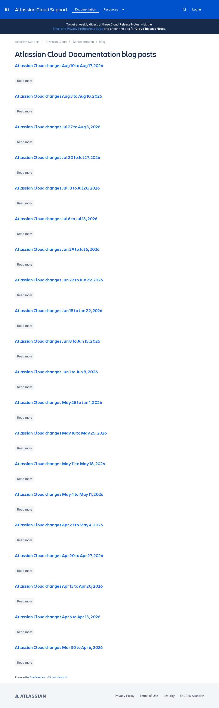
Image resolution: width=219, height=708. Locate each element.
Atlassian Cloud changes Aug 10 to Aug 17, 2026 (59, 65)
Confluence (36, 677)
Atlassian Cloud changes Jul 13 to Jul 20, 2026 (57, 188)
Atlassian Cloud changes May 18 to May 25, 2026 (61, 433)
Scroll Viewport (58, 677)
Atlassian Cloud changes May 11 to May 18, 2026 (60, 463)
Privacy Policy (124, 696)
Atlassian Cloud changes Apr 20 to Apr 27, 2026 (59, 555)
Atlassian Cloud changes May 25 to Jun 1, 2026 (58, 402)
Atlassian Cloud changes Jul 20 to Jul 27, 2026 (57, 157)
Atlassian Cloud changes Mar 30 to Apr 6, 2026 (59, 647)
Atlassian (30, 696)
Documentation (85, 9)
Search (184, 9)
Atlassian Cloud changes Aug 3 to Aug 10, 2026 (58, 96)
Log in (196, 9)
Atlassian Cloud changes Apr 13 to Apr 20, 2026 (59, 586)
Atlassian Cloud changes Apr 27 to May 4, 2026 (59, 525)
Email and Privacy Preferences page (78, 28)
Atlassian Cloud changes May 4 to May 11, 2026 (59, 494)
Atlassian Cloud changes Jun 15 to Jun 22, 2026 (58, 310)
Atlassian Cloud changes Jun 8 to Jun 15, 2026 (57, 341)
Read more (24, 80)
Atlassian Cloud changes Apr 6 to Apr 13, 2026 (58, 617)
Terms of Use (149, 696)
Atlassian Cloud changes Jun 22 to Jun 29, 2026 (59, 280)
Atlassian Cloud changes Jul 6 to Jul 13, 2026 (56, 218)
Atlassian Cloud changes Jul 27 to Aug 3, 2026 (58, 127)
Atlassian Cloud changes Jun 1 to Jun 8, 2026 (56, 372)
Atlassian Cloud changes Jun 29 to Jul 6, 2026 (57, 249)
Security (169, 696)
